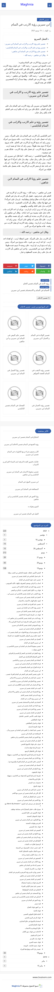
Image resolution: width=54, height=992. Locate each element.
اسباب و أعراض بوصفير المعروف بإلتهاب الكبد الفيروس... (23, 583)
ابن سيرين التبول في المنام (28, 482)
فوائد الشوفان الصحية (34, 816)
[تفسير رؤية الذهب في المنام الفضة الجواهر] (40, 358)
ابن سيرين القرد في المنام (33, 671)
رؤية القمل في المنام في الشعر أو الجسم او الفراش (25, 653)
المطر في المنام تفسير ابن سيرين (30, 713)
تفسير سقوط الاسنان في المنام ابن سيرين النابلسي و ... (23, 646)
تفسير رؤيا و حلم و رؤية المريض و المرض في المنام (25, 872)
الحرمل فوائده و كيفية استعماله (31, 883)
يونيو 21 (40, 557)
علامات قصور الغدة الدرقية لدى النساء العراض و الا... (24, 622)
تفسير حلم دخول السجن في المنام (30, 580)
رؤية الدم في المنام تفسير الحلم (31, 695)
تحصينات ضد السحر (34, 783)
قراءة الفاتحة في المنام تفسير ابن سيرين (28, 664)
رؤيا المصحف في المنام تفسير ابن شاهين (28, 893)
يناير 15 (40, 965)
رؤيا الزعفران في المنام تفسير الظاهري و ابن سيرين (24, 685)
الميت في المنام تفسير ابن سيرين (30, 688)
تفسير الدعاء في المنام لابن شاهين (30, 865)
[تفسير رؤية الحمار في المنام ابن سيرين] (40, 393)
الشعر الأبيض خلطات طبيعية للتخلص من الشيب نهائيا (24, 573)
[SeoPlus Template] (40, 986)
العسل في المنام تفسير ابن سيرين (30, 639)
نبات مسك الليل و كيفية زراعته (31, 855)
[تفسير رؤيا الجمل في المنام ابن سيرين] (14, 358)
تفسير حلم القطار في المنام (32, 797)
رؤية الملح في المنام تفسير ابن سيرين (29, 769)
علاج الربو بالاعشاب (34, 779)
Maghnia (27, 4)
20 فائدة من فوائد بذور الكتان (31, 932)
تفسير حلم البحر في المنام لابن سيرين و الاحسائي (25, 678)
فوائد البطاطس (36, 720)
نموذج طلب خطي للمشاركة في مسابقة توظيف (26, 809)
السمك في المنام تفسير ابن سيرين (30, 765)
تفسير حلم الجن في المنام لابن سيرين (29, 790)
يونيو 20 (40, 562)
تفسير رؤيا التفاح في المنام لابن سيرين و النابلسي (25, 681)
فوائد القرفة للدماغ (35, 727)
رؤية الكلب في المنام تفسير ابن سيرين (29, 862)
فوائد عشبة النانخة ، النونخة (32, 946)
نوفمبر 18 (39, 539)
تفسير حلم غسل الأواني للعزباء (31, 886)
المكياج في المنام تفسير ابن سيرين (25, 437)
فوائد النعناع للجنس (35, 925)
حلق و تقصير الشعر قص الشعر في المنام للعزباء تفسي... (23, 674)
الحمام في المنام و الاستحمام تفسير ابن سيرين (26, 702)
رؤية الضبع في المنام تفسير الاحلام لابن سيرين (21, 444)
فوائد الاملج (37, 786)
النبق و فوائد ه (33, 506)
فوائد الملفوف (36, 772)
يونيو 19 (40, 568)
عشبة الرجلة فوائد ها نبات (32, 748)
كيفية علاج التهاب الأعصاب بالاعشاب (29, 601)
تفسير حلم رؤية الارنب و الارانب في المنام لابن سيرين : (25, 44)
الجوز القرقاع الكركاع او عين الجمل (30, 657)
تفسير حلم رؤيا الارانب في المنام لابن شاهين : (28, 51)
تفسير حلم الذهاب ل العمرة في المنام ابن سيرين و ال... (23, 730)
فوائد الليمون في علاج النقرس (31, 813)
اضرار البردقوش (36, 935)
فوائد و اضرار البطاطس (33, 723)
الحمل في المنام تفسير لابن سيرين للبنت (28, 597)
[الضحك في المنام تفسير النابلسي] (14, 393)
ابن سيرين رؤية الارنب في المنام (31, 699)
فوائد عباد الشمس (35, 827)
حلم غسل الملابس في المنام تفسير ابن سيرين (26, 576)
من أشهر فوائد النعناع (34, 907)
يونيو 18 (40, 953)
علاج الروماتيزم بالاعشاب (33, 928)
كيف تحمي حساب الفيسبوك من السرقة (28, 848)
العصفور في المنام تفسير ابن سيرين (29, 858)
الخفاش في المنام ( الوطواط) (31, 890)
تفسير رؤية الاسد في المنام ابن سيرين (29, 608)
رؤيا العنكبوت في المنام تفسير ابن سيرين (28, 820)
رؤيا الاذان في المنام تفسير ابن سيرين (29, 758)
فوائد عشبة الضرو (35, 942)
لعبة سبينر (38, 904)
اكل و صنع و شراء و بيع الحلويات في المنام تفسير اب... (24, 632)
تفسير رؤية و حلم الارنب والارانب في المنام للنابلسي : (25, 47)
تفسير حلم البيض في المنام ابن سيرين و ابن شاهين (15, 338)
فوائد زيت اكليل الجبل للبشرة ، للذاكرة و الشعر (26, 590)
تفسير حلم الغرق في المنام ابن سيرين (29, 604)
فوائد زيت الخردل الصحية (33, 869)
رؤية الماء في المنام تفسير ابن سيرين (29, 706)
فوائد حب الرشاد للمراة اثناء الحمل (30, 615)
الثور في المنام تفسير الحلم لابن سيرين (28, 611)
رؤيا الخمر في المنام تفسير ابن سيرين (29, 800)
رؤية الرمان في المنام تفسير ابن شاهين (28, 837)
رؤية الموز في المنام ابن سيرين (31, 900)
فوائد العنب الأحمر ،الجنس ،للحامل (30, 716)
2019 (45, 957)
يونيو (43, 552)
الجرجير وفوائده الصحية (33, 823)
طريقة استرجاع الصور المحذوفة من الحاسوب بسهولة (24, 755)
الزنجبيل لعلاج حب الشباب (33, 844)
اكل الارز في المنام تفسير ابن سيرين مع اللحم (26, 793)
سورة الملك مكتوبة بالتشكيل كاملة (30, 851)
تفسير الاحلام (44, 19)
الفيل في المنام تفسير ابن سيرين (26, 513)
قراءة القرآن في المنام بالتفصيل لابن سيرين (27, 667)
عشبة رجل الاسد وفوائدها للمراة (30, 949)
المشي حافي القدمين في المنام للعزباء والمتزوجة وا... (24, 762)
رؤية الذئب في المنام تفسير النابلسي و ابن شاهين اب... (24, 618)
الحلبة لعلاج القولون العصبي (32, 914)
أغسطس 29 (38, 548)
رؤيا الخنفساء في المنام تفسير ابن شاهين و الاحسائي (24, 692)
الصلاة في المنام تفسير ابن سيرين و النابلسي (27, 660)
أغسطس (41, 543)
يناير (43, 961)
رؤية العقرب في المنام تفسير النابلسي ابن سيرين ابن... (24, 594)
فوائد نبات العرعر (35, 939)
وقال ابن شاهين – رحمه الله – (34, 55)
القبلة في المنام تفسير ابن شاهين (30, 876)
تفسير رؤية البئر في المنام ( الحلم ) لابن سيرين (26, 587)
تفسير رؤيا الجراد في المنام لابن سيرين (29, 709)
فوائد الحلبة (37, 911)
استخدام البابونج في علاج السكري (30, 921)
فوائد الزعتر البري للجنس (33, 918)
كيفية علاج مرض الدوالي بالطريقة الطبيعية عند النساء (24, 636)
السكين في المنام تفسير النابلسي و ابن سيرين (26, 897)
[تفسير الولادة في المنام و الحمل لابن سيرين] (40, 322)
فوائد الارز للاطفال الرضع (33, 751)
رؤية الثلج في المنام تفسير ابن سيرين (29, 834)
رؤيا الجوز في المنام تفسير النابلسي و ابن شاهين (26, 737)
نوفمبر (42, 535)
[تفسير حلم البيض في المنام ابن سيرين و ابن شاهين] (14, 322)
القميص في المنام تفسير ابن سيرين (30, 830)
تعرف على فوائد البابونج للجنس (31, 744)
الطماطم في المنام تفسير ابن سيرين (29, 841)
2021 (45, 531)
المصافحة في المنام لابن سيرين (27, 489)
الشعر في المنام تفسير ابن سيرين (30, 879)
